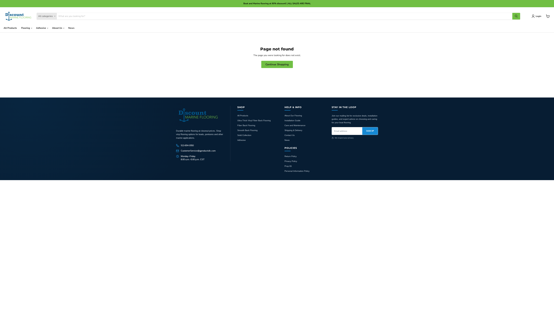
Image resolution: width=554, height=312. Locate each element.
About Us (57, 28)
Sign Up (370, 131)
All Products (10, 28)
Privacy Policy (291, 161)
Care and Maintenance (295, 125)
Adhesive (41, 28)
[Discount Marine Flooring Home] (198, 115)
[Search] (516, 16)
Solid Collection (244, 135)
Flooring (26, 28)
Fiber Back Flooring (246, 125)
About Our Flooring (293, 115)
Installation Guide (292, 120)
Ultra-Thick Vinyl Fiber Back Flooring (254, 120)
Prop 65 (288, 166)
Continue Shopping (277, 64)
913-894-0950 (187, 145)
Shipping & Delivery (293, 130)
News (71, 28)
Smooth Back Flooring (247, 130)
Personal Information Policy (297, 171)
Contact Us (290, 135)
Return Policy (291, 156)
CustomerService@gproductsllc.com (198, 151)
